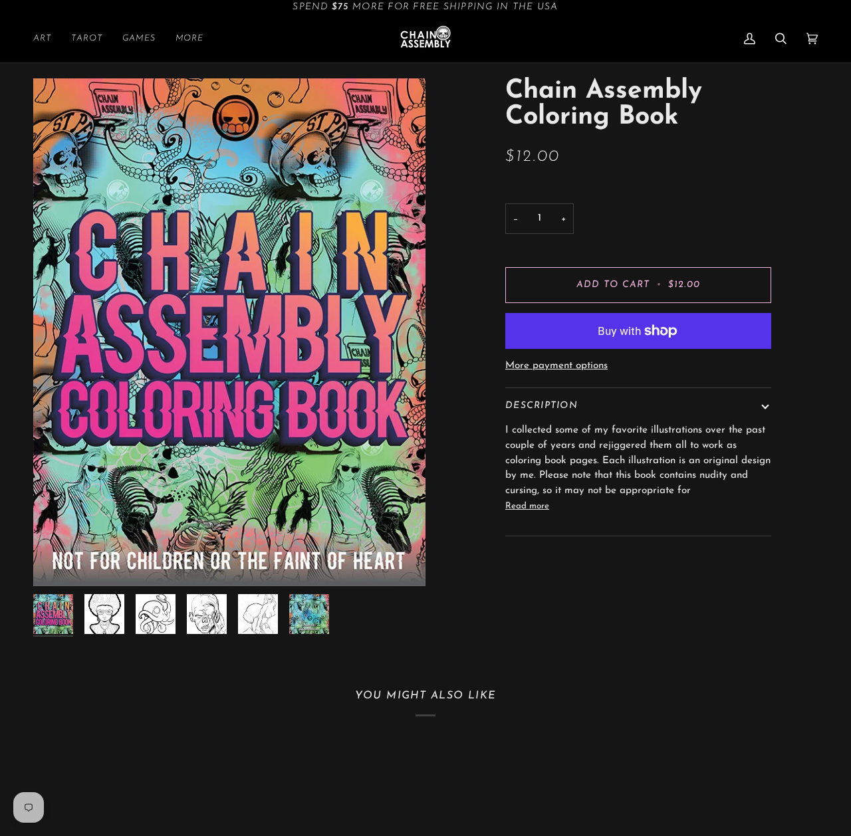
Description (541, 406)
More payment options (556, 366)
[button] (47, 38)
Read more (527, 506)
